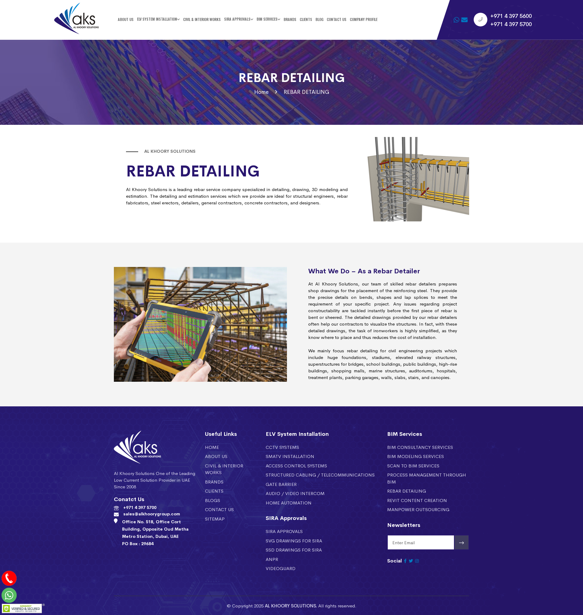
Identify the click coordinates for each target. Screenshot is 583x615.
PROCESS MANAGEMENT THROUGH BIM (426, 478)
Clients (306, 19)
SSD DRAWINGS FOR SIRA (294, 549)
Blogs (212, 500)
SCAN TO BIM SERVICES (413, 465)
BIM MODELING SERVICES (415, 456)
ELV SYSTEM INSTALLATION (157, 19)
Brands (290, 19)
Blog (319, 19)
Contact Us (336, 19)
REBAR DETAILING (406, 490)
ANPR (272, 559)
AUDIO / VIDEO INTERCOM (295, 493)
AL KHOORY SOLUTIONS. (291, 605)
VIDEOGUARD (280, 568)
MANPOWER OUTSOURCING (418, 509)
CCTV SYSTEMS (282, 447)
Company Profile (363, 19)
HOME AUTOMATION (289, 502)
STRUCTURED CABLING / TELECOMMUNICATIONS (320, 474)
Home (261, 91)
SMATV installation (290, 456)
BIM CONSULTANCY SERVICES (420, 447)
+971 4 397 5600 (511, 15)
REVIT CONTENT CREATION (417, 500)
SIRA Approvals (237, 19)
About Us (126, 19)
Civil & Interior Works (202, 19)
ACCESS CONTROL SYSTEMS (296, 465)
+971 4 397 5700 (511, 24)
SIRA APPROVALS (284, 531)
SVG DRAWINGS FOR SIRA (294, 540)
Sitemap (215, 518)
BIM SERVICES (267, 19)
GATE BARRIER (281, 484)
